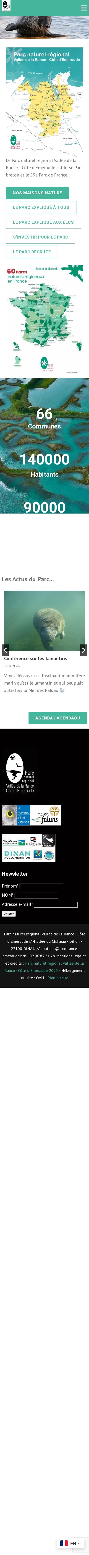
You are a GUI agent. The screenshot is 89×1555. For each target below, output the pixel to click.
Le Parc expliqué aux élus (43, 222)
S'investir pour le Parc (40, 237)
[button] (5, 650)
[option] (44, 645)
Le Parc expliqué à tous (41, 207)
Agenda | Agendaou (57, 718)
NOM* (7, 895)
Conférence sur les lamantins (35, 658)
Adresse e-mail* (17, 904)
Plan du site (57, 977)
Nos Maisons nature (37, 192)
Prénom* (10, 886)
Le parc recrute (32, 251)
